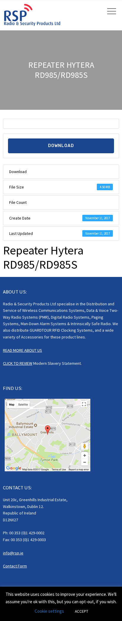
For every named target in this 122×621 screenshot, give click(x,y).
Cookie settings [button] (49, 611)
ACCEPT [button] (81, 611)
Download (61, 145)
